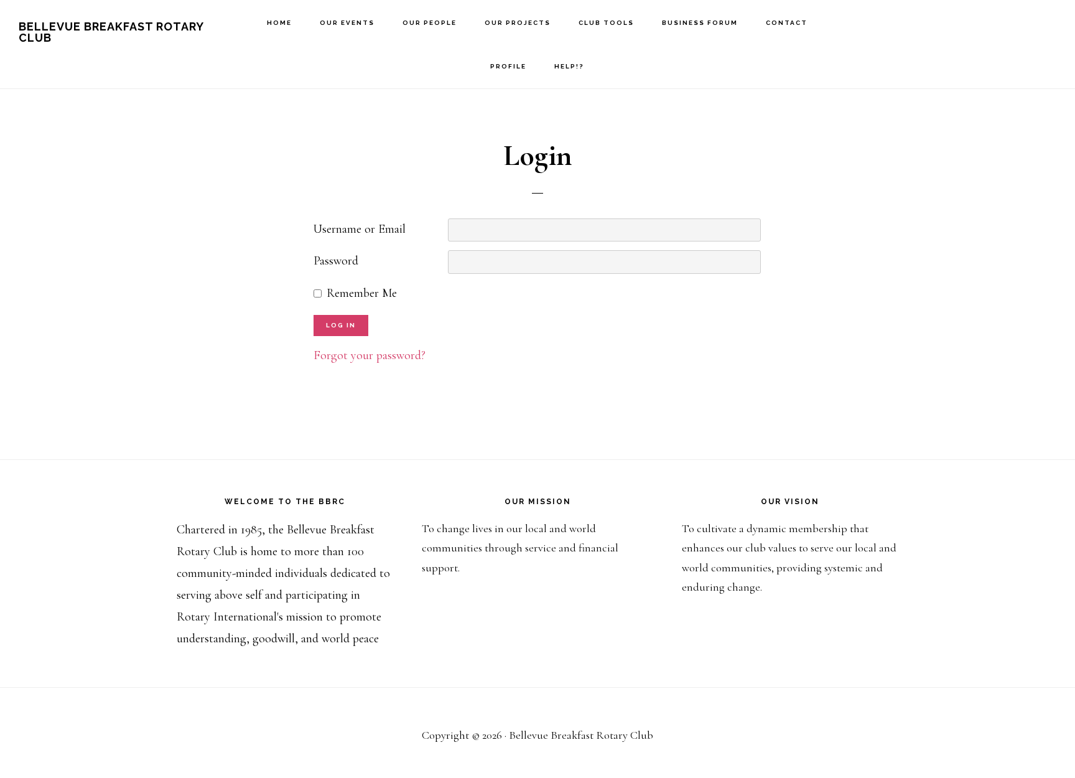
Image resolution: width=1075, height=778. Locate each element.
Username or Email (360, 229)
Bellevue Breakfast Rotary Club (111, 32)
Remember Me (362, 293)
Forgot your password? (370, 355)
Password (336, 260)
